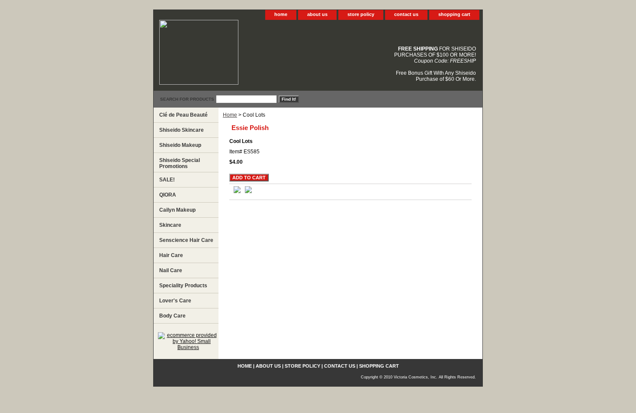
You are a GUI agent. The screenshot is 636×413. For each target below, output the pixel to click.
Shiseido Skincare (181, 130)
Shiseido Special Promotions (179, 163)
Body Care (172, 316)
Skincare (170, 225)
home (280, 14)
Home (230, 115)
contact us (406, 14)
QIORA (167, 195)
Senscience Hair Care (186, 240)
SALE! (167, 180)
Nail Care (170, 270)
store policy (360, 14)
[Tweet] (237, 191)
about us (317, 14)
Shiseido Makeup (180, 145)
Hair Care (171, 255)
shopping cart (454, 14)
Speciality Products (183, 286)
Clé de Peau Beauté (183, 115)
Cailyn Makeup (177, 210)
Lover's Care (175, 301)
